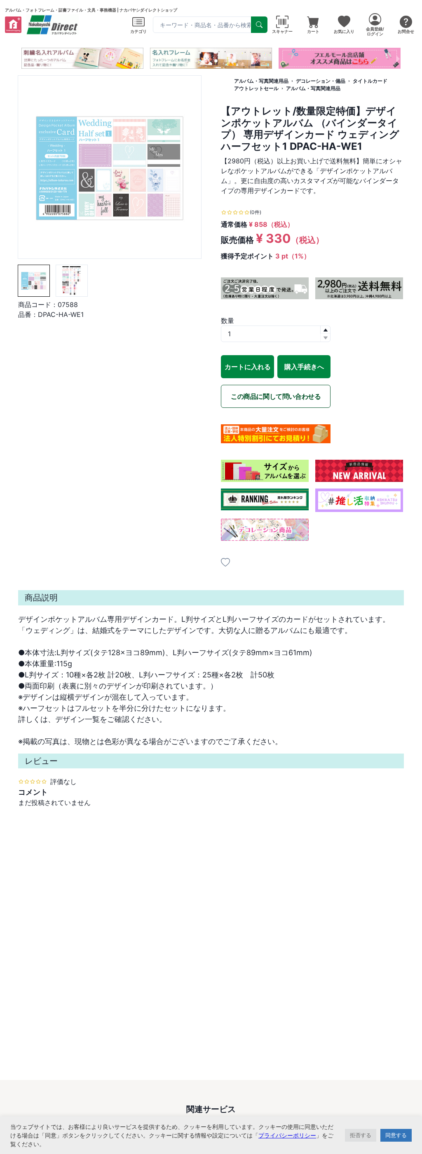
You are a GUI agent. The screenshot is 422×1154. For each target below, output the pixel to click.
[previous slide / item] (24, 58)
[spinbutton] (276, 334)
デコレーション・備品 (320, 81)
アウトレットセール (256, 88)
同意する (396, 1135)
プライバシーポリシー (287, 1135)
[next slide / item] (398, 58)
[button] (186, 61)
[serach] (259, 24)
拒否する (360, 1135)
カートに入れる (248, 367)
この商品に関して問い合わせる (276, 396)
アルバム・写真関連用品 (261, 81)
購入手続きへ (304, 367)
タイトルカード (370, 81)
